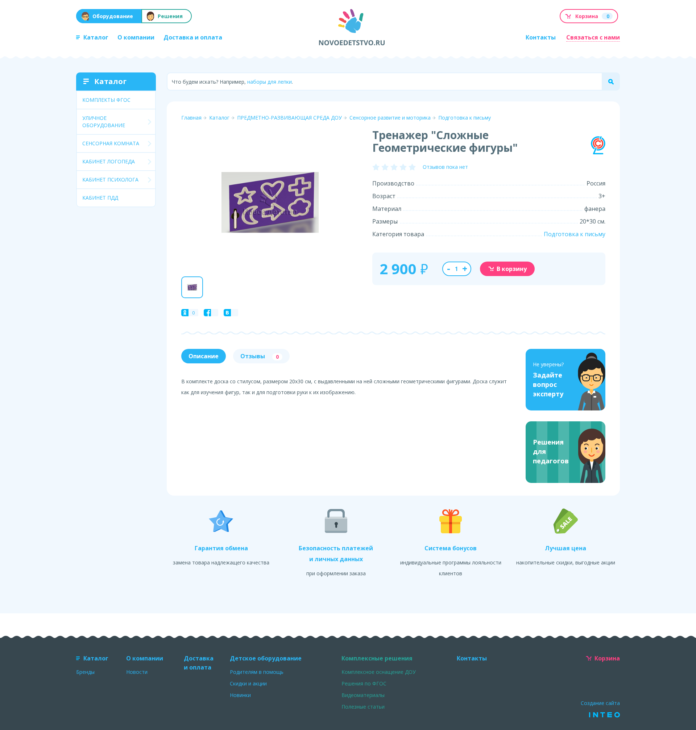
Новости (137, 671)
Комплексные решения (377, 658)
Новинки (240, 695)
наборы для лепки (269, 81)
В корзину (512, 269)
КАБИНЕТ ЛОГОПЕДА (108, 161)
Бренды (85, 671)
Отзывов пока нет (445, 166)
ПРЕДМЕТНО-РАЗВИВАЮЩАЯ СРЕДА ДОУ (289, 117)
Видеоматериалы (363, 695)
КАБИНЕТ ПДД (100, 197)
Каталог (95, 37)
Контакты (541, 37)
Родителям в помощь (256, 671)
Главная (191, 117)
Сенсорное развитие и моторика (390, 117)
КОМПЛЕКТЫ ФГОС (106, 99)
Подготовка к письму (464, 117)
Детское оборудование (266, 658)
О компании (135, 37)
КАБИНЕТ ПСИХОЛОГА (110, 179)
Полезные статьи (363, 706)
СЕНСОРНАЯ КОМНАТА (110, 143)
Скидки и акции (248, 683)
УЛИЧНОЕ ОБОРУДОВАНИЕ (103, 121)
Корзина (607, 658)
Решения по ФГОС (363, 683)
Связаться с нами (593, 37)
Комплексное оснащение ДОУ (378, 671)
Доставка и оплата (192, 37)
